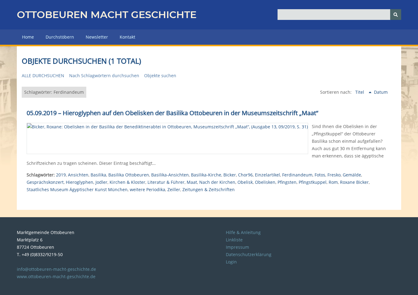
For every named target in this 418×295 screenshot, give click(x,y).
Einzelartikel (267, 175)
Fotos (320, 175)
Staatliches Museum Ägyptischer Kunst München (77, 189)
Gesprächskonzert (45, 182)
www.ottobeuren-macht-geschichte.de (56, 276)
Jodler (101, 182)
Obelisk (245, 182)
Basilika (98, 175)
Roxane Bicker (354, 182)
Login (231, 262)
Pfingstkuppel (313, 182)
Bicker (229, 175)
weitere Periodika (147, 189)
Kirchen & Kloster (127, 182)
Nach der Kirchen (217, 182)
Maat (192, 182)
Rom (333, 182)
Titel (360, 92)
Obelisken (265, 182)
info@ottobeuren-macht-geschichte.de (56, 269)
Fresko (334, 175)
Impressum (237, 247)
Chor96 (245, 175)
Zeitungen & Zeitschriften (208, 189)
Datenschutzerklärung (248, 254)
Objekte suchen (160, 75)
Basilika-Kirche (206, 175)
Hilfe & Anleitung (243, 232)
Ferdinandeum (297, 175)
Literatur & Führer (166, 182)
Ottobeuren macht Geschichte (106, 15)
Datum (381, 92)
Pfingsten (287, 182)
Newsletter (97, 37)
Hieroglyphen (79, 182)
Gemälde (352, 175)
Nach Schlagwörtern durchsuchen (104, 75)
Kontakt (127, 37)
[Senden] (395, 14)
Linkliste (234, 240)
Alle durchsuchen (43, 75)
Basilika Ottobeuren (128, 175)
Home (28, 37)
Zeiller (173, 189)
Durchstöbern (60, 37)
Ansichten (78, 175)
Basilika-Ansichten (170, 175)
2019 (61, 175)
